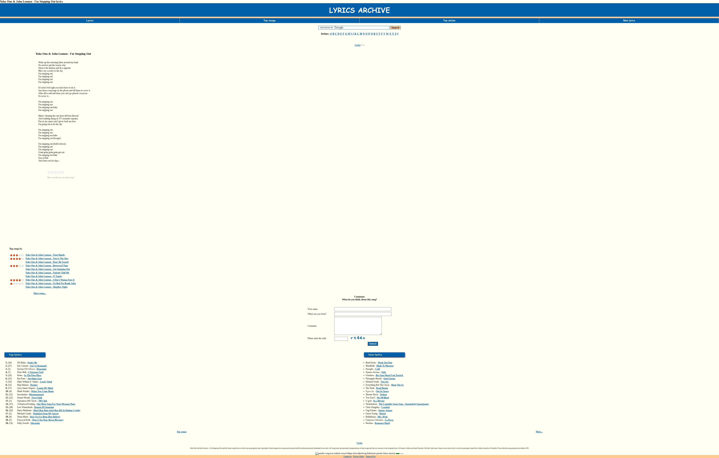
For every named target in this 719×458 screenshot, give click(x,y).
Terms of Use (371, 456)
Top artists (449, 20)
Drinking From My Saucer (46, 413)
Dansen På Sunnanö (44, 407)
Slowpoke (35, 423)
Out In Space (382, 391)
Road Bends (382, 388)
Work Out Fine (385, 362)
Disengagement (36, 394)
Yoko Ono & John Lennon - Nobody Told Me (47, 272)
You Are (385, 381)
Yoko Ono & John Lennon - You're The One (46, 258)
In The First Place (32, 375)
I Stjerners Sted (35, 372)
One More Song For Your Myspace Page (56, 404)
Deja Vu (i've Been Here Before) (45, 416)
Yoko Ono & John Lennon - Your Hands (45, 255)
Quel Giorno (389, 378)
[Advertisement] (19, 117)
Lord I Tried (46, 381)
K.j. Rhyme (378, 401)
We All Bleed (383, 397)
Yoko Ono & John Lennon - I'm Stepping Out (47, 269)
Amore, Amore (385, 410)
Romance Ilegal (382, 423)
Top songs (269, 20)
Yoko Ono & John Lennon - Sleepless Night (46, 287)
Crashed (385, 407)
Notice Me (32, 362)
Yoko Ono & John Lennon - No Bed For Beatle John (50, 283)
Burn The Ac (397, 385)
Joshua (383, 394)
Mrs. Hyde (382, 416)
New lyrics (629, 20)
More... (539, 431)
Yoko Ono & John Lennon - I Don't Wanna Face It (50, 280)
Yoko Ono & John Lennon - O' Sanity (43, 276)
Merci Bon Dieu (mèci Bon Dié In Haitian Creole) (56, 410)
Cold (377, 369)
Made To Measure (385, 366)
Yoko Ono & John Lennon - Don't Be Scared (47, 262)
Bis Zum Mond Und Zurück (389, 375)
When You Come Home (42, 391)
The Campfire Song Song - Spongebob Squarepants (404, 404)
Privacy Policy (358, 456)
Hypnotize (41, 369)
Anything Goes (35, 378)
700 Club (42, 401)
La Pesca (389, 420)
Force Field (37, 397)
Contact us (348, 456)
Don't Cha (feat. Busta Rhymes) (47, 420)
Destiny (34, 385)
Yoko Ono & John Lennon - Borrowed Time (46, 265)
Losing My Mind (45, 388)
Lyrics (89, 20)
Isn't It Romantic (38, 366)
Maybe (382, 413)
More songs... (40, 293)
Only (383, 372)
